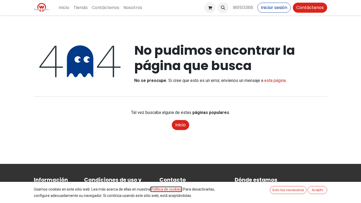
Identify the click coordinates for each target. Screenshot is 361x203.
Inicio (180, 125)
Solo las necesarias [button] (288, 190)
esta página (275, 80)
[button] (223, 7)
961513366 (243, 7)
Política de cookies (166, 189)
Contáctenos (310, 7)
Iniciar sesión (274, 7)
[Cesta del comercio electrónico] (209, 7)
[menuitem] (64, 7)
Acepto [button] (317, 190)
